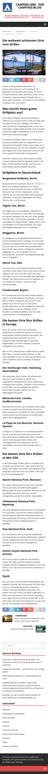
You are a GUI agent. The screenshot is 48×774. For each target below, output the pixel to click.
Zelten (5, 742)
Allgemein (6, 709)
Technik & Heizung (10, 730)
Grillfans (38, 184)
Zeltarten (6, 738)
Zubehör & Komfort (10, 746)
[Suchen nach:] (24, 645)
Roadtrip (6, 722)
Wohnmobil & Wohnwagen (13, 734)
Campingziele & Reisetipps (13, 714)
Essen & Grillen (8, 718)
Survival (5, 726)
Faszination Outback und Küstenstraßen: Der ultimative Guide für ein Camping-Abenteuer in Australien (21, 662)
